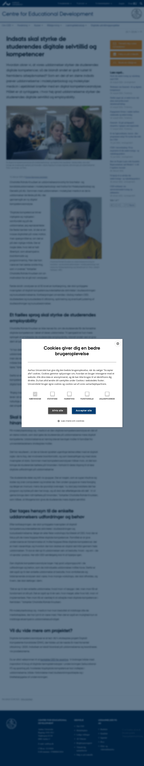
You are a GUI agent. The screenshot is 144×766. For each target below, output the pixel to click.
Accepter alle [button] (84, 410)
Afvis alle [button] (57, 410)
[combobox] (117, 343)
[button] (72, 421)
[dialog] (72, 383)
